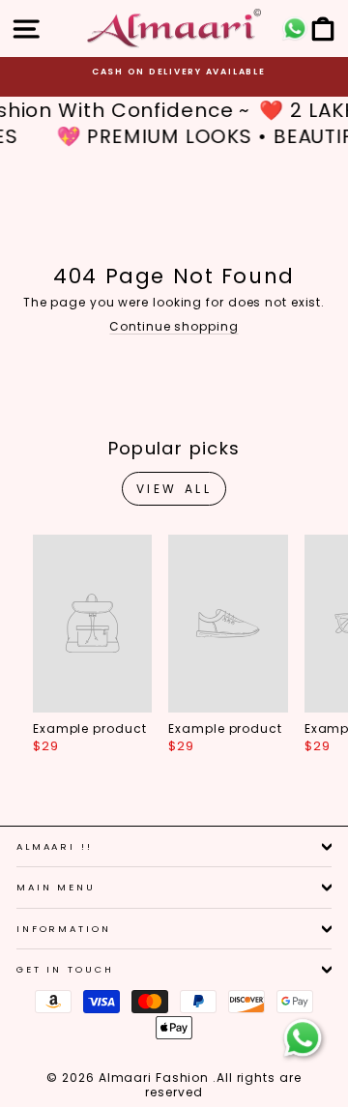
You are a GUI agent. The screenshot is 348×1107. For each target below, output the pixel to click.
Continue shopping (173, 326)
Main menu (56, 887)
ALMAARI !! (54, 846)
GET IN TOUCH (64, 969)
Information (63, 928)
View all (174, 489)
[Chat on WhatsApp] (302, 1038)
